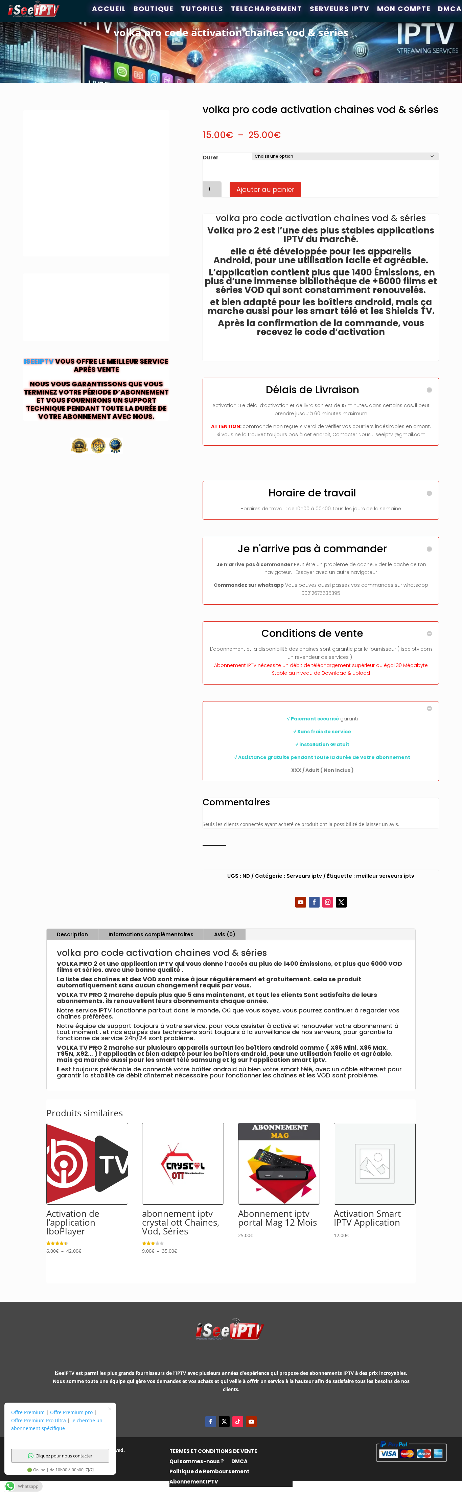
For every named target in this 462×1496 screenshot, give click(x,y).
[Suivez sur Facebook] (314, 902)
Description (72, 934)
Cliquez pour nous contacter (64, 1456)
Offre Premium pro (71, 1412)
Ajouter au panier (265, 189)
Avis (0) (224, 934)
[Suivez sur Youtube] (300, 902)
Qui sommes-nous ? (196, 1462)
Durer (210, 157)
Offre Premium (28, 1412)
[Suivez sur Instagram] (327, 902)
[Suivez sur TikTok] (237, 1421)
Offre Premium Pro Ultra (38, 1420)
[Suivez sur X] (341, 902)
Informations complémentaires (151, 934)
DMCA (239, 1462)
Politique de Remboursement (209, 1472)
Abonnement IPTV (193, 1482)
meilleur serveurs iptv (385, 875)
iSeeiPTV (39, 361)
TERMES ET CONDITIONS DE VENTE (213, 1452)
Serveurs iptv (304, 875)
